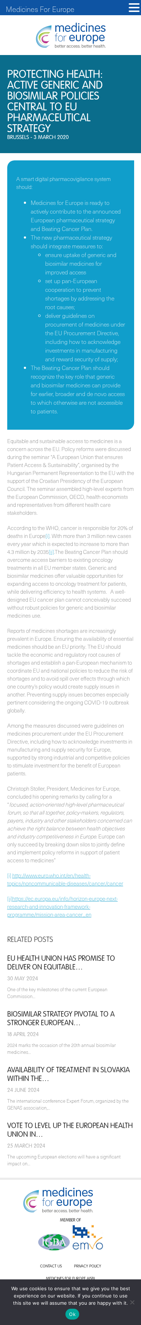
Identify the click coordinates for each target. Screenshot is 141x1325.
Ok (72, 1314)
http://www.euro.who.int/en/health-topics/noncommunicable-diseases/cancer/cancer (65, 879)
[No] (132, 1302)
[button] (134, 8)
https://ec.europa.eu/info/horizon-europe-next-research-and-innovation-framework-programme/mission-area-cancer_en (62, 906)
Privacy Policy (87, 1267)
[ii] (51, 552)
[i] (48, 536)
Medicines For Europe (40, 9)
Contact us (51, 1267)
